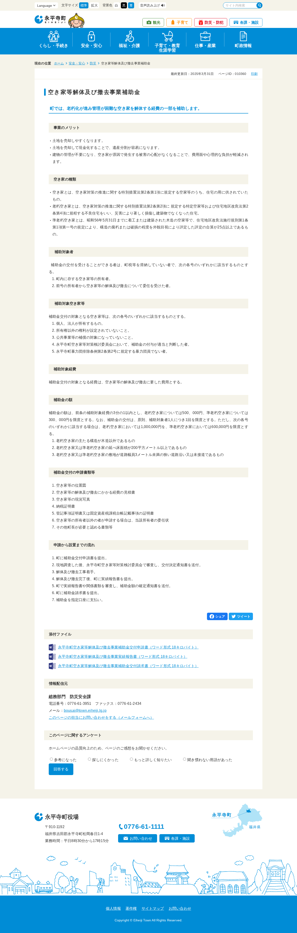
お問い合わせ (141, 838)
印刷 (254, 74)
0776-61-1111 (144, 826)
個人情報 (113, 908)
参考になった (65, 760)
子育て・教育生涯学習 (167, 47)
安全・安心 (91, 45)
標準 (84, 5)
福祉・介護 (129, 45)
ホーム (59, 63)
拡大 (94, 5)
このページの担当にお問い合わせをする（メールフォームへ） (101, 717)
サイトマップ (153, 908)
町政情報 (243, 45)
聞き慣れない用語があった (209, 760)
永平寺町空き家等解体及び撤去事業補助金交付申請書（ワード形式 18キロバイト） (128, 647)
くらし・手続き (53, 45)
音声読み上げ (150, 5)
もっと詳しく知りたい (153, 760)
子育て (182, 22)
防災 (93, 63)
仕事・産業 (205, 45)
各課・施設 (249, 22)
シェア (220, 616)
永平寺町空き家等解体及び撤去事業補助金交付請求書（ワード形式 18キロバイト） (128, 666)
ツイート (243, 616)
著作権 (131, 908)
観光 (156, 22)
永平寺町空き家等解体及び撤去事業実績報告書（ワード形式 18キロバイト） (122, 657)
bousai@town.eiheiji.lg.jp (85, 710)
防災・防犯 (214, 22)
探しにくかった (105, 760)
